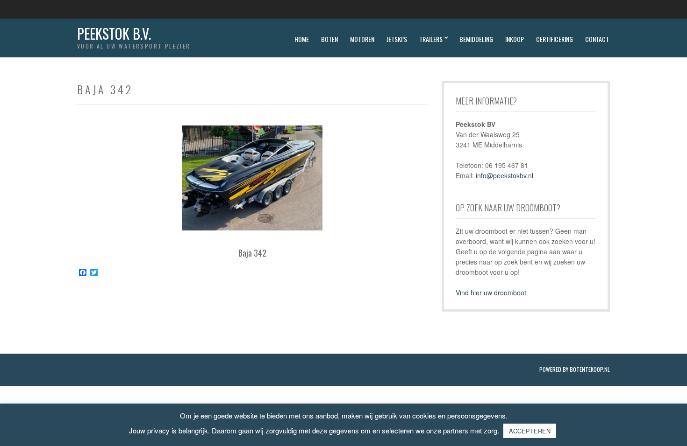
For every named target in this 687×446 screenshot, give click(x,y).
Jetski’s (396, 39)
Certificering (554, 39)
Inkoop (514, 39)
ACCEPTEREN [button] (530, 430)
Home (301, 39)
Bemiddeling (476, 39)
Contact (597, 39)
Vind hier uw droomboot (491, 292)
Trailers (431, 39)
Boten (329, 39)
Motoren (362, 39)
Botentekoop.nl (590, 369)
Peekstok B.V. (114, 33)
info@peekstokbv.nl (504, 175)
